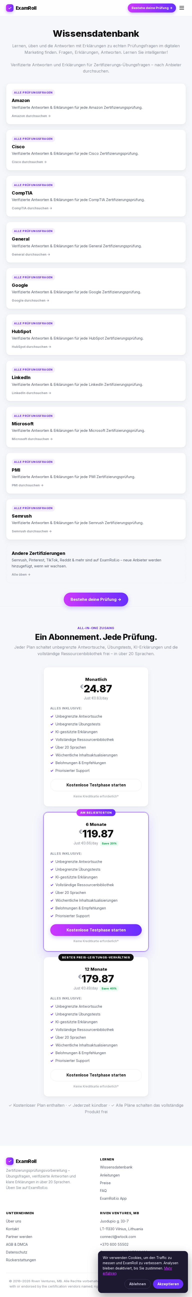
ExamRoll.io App (113, 1198)
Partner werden (19, 1236)
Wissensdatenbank (116, 1167)
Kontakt (12, 1229)
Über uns (13, 1221)
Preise (105, 1183)
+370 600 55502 (114, 1244)
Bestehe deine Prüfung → (152, 8)
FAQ (103, 1190)
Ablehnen (137, 1284)
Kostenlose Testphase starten (96, 785)
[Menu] (182, 8)
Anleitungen (110, 1175)
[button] (96, 736)
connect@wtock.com (118, 1236)
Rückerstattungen (21, 1260)
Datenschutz (16, 1252)
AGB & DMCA (17, 1244)
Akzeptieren (168, 1284)
